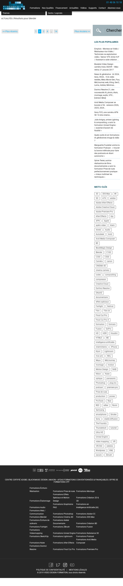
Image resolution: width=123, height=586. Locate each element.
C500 (107, 257)
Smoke (113, 414)
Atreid (98, 230)
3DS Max (106, 194)
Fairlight (99, 306)
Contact (102, 8)
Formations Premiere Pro (87, 549)
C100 (108, 252)
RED (97, 405)
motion (111, 365)
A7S (104, 198)
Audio (107, 230)
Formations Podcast (85, 536)
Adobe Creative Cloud (105, 207)
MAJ (109, 356)
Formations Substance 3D (87, 533)
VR (114, 441)
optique (99, 378)
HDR (105, 333)
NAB (114, 369)
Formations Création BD (86, 523)
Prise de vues (101, 392)
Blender (99, 252)
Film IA (107, 311)
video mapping (102, 441)
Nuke (107, 374)
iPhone (114, 347)
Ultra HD (99, 432)
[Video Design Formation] (15, 5)
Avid (110, 234)
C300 (98, 257)
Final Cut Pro (101, 315)
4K (115, 194)
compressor (101, 279)
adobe (112, 198)
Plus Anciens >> (82, 31)
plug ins (113, 383)
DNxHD (99, 293)
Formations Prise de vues (64, 491)
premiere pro (112, 387)
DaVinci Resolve (103, 288)
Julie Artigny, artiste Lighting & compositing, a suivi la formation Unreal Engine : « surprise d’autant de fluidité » (106, 125)
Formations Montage (85, 491)
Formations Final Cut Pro (64, 549)
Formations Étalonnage (40, 501)
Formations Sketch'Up (39, 536)
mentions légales (78, 570)
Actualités (73, 8)
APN (98, 221)
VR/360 (99, 446)
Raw (109, 401)
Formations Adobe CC (85, 514)
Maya (98, 360)
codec (98, 275)
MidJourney (110, 360)
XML (111, 450)
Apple (106, 221)
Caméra (99, 261)
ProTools (99, 401)
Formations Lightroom (63, 536)
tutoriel (114, 428)
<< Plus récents (10, 31)
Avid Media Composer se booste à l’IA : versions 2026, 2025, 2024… (106, 105)
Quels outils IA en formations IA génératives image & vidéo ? (106, 138)
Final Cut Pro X (102, 320)
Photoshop (100, 383)
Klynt (98, 351)
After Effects (101, 216)
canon (109, 261)
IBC (107, 338)
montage (100, 365)
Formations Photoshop (63, 514)
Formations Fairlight (38, 527)
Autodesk (100, 234)
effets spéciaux (102, 302)
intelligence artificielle (105, 342)
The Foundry (101, 423)
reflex (105, 405)
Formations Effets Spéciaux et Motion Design (61, 497)
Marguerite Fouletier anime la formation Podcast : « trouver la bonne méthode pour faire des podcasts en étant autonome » (107, 150)
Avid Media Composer (105, 239)
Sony (98, 419)
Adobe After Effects (104, 203)
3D (97, 194)
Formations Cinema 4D (63, 517)
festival (110, 306)
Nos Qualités (48, 8)
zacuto (99, 455)
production (100, 396)
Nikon (98, 374)
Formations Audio (37, 507)
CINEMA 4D (101, 266)
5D (97, 198)
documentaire (102, 297)
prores (112, 396)
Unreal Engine (102, 437)
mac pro (99, 356)
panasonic (111, 378)
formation (100, 324)
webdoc (110, 446)
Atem (112, 225)
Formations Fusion (84, 527)
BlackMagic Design (104, 248)
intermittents (101, 347)
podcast (99, 387)
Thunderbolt (101, 428)
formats (112, 324)
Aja (112, 216)
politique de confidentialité (50, 570)
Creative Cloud (102, 284)
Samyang (100, 410)
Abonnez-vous (114, 8)
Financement (61, 8)
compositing (110, 275)
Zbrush (109, 455)
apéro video (101, 225)
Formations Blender (38, 517)
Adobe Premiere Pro (104, 212)
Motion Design (102, 369)
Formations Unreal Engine (64, 533)
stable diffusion (111, 419)
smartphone (101, 414)
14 (56, 31)
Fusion (99, 329)
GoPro (108, 329)
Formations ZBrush (61, 527)
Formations (35, 8)
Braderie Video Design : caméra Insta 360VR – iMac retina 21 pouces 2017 (106, 67)
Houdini (114, 333)
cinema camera (102, 270)
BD (97, 243)
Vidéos (83, 8)
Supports (93, 8)
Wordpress (100, 450)
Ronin (114, 405)
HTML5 (99, 338)
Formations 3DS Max (85, 517)
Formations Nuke (37, 543)
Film (98, 311)
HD (97, 333)
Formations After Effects (63, 543)
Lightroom (108, 351)
